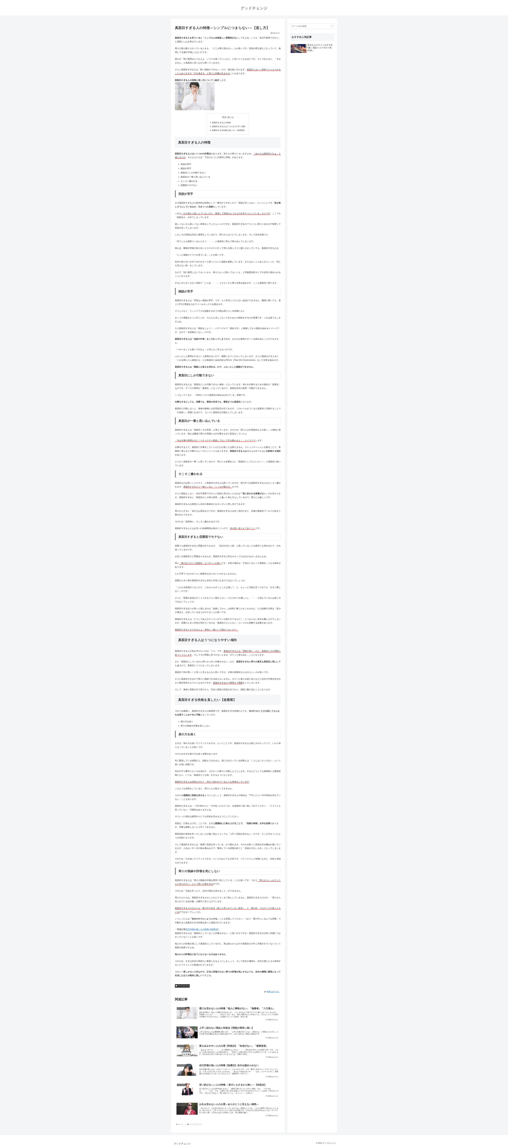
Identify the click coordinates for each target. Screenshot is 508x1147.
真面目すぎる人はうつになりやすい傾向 (228, 126)
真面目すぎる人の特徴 (221, 123)
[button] (331, 26)
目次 (224, 117)
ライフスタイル (183, 986)
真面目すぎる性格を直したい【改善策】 (228, 130)
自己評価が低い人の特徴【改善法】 (202, 929)
